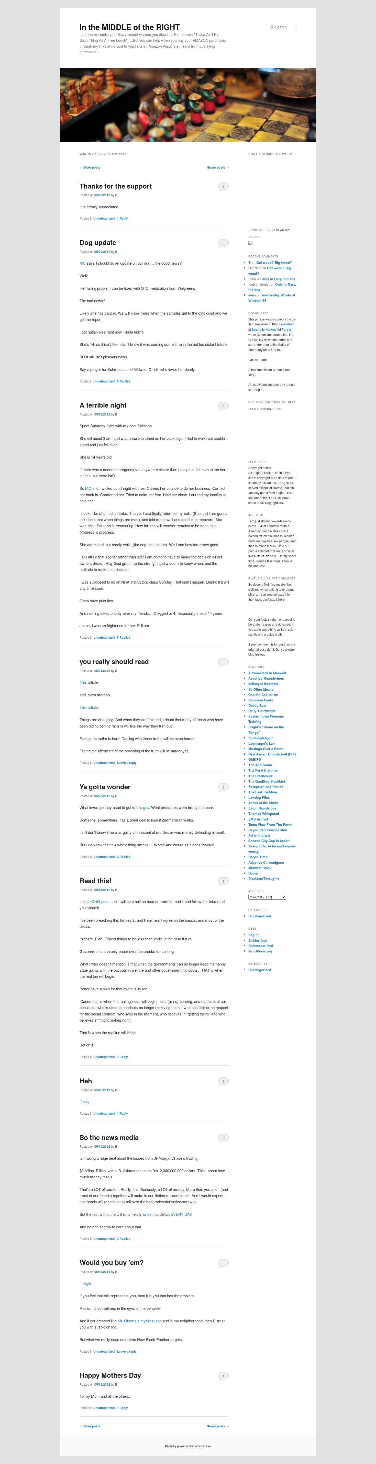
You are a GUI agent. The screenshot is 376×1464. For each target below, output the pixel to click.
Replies (123, 381)
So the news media (109, 1137)
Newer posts (218, 167)
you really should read (114, 661)
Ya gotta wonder (105, 786)
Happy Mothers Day (110, 1375)
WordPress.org (260, 951)
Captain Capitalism (263, 694)
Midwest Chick (259, 867)
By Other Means (260, 689)
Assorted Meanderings (266, 678)
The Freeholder (260, 775)
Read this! (96, 880)
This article (89, 707)
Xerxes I (272, 329)
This (83, 682)
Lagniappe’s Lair (261, 743)
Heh (86, 1080)
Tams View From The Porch (270, 824)
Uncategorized (104, 218)
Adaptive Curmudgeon (266, 862)
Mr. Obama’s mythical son (140, 1320)
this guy (142, 807)
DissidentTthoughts (263, 878)
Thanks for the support (116, 186)
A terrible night (103, 405)
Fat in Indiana (259, 835)
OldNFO (254, 759)
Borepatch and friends (265, 786)
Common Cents (260, 700)
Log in (253, 934)
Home (253, 873)
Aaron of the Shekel (264, 802)
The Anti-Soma (260, 764)
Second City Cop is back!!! (269, 840)
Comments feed (260, 945)
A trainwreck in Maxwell (267, 672)
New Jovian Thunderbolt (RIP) (272, 754)
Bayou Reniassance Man (267, 829)
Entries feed (257, 940)
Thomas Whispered (263, 813)
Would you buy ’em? (112, 1262)
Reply (122, 218)
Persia (286, 329)
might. (87, 1283)
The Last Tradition (262, 792)
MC (83, 263)
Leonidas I (286, 324)
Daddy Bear (257, 705)
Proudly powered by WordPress (188, 1446)
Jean (252, 295)
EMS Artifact (258, 819)
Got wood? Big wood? (274, 262)
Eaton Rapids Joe (262, 808)
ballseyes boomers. (263, 683)
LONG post (99, 901)
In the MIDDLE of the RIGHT (130, 26)
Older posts (90, 167)
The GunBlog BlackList (266, 781)
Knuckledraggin (260, 737)
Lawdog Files (259, 797)
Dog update (98, 242)
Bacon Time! (258, 856)
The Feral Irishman (263, 770)
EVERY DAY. (181, 1214)
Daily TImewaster (261, 710)
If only (85, 1101)
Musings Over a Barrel (266, 748)
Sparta (256, 329)
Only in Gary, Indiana (278, 278)
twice (147, 1214)
